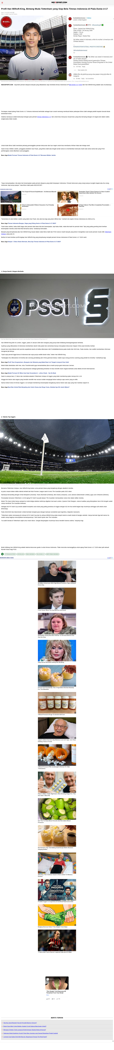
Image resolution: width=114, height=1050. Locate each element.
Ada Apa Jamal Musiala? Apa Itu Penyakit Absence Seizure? (20, 1022)
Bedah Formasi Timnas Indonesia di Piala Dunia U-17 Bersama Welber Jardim (32, 155)
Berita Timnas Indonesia (52, 554)
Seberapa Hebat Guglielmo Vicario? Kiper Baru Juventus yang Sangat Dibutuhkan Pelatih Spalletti (30, 1033)
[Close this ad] (113, 1041)
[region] (57, 1046)
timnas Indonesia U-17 (44, 117)
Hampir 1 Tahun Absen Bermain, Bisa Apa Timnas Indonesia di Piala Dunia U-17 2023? (34, 241)
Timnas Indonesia (30, 554)
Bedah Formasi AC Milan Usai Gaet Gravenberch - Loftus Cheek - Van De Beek (32, 373)
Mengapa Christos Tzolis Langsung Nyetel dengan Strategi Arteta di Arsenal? (24, 1029)
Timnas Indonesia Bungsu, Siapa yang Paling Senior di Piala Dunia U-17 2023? (32, 223)
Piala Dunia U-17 (41, 554)
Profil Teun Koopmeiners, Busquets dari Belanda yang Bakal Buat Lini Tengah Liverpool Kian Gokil (38, 362)
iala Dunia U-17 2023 (75, 85)
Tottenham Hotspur (10, 554)
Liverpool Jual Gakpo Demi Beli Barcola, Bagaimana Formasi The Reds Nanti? (25, 1036)
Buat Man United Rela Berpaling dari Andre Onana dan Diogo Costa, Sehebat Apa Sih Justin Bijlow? (38, 387)
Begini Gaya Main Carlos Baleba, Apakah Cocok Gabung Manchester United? (24, 1026)
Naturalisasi (20, 554)
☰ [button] (2, 3)
